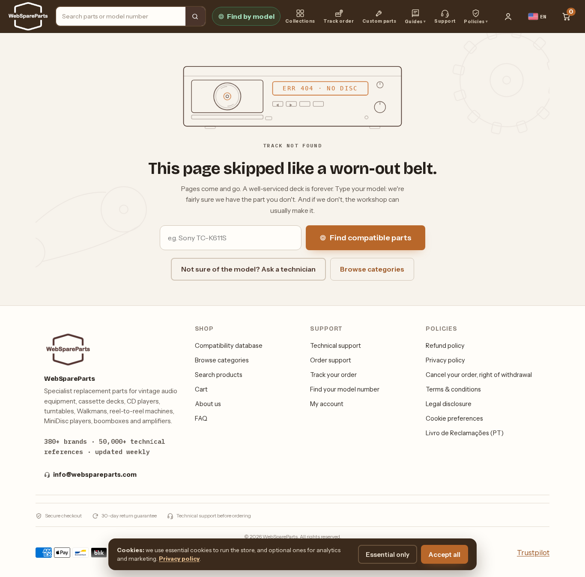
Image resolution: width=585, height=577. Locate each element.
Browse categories (372, 269)
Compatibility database (229, 346)
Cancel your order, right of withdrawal (479, 375)
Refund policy (445, 346)
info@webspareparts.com (95, 474)
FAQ (201, 418)
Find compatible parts (371, 237)
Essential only (387, 554)
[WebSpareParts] (28, 16)
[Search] (195, 16)
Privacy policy (445, 360)
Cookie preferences (454, 418)
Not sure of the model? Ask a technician (248, 269)
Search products (218, 375)
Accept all (444, 554)
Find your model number (344, 389)
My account (326, 404)
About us (208, 404)
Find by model (251, 16)
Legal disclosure (449, 404)
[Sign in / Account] (508, 16)
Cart (201, 389)
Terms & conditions (453, 389)
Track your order (333, 375)
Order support (330, 360)
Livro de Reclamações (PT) (465, 433)
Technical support (335, 346)
